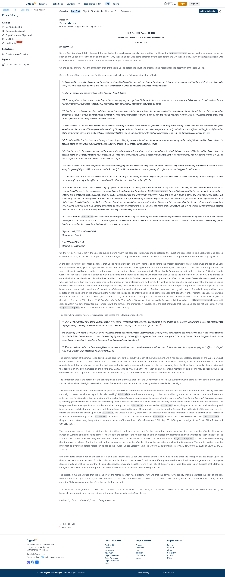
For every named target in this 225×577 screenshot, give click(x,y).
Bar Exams (109, 550)
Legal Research (9, 10)
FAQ (43, 557)
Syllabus (108, 547)
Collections (58, 4)
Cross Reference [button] (123, 11)
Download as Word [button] (15, 31)
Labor (138, 558)
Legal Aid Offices (112, 555)
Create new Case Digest (17, 64)
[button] (17, 35)
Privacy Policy (143, 572)
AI (108, 4)
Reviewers (109, 553)
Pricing (116, 4)
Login (182, 3)
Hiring (170, 555)
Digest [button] (86, 11)
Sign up (194, 3)
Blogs (107, 563)
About (169, 550)
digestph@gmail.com (36, 554)
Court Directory (111, 558)
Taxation (139, 553)
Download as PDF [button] (14, 26)
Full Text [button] (75, 11)
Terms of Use (168, 572)
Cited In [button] (109, 11)
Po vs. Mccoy (10, 15)
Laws (138, 550)
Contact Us (172, 553)
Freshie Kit (109, 545)
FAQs (169, 558)
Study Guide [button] (97, 11)
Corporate (140, 555)
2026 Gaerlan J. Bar (92, 4)
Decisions (25, 10)
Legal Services (174, 540)
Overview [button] (64, 11)
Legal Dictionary (112, 560)
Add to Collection (208, 11)
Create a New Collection (17, 54)
